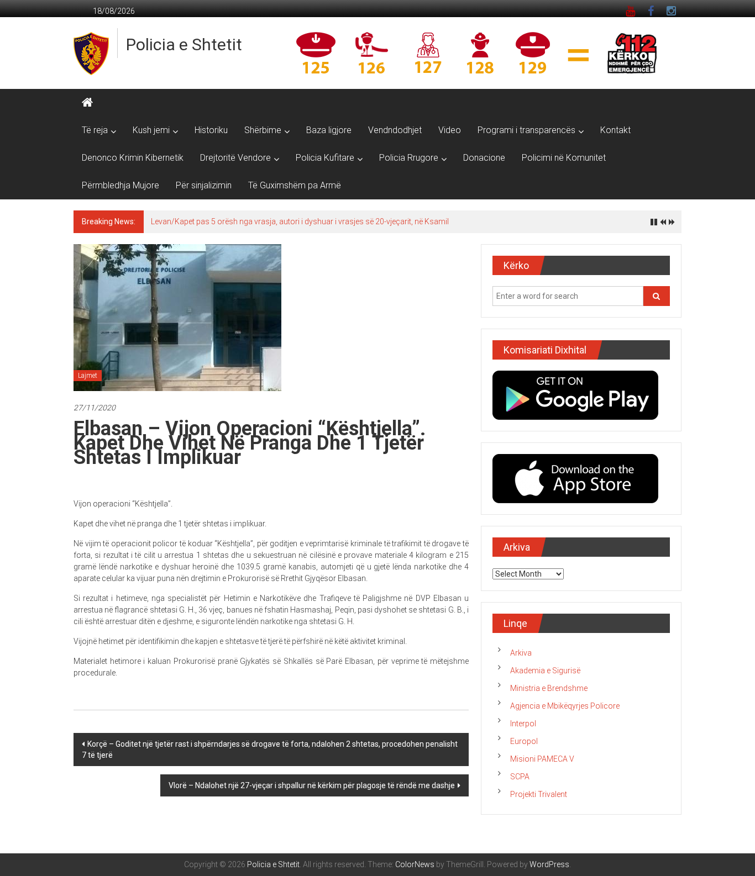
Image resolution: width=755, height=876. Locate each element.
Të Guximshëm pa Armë (294, 185)
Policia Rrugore (408, 157)
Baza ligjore (329, 130)
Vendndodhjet (395, 130)
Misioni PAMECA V (542, 758)
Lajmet (87, 375)
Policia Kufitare (325, 157)
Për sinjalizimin (204, 185)
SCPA (519, 776)
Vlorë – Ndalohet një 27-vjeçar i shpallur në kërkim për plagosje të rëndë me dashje (312, 785)
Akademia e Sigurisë (545, 670)
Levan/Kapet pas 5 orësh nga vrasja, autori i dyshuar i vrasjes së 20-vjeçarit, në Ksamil (300, 221)
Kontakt (615, 130)
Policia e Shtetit (184, 44)
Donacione (484, 157)
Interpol (523, 723)
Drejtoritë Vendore (235, 157)
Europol (524, 741)
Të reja (95, 130)
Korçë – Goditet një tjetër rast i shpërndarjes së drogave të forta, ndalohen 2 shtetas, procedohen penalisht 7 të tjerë (270, 749)
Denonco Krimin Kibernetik (132, 157)
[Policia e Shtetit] (87, 103)
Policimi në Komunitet (564, 157)
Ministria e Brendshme (549, 688)
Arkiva (521, 652)
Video (449, 130)
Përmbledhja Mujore (120, 185)
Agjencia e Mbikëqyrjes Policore (565, 705)
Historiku (211, 130)
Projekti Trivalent (538, 794)
